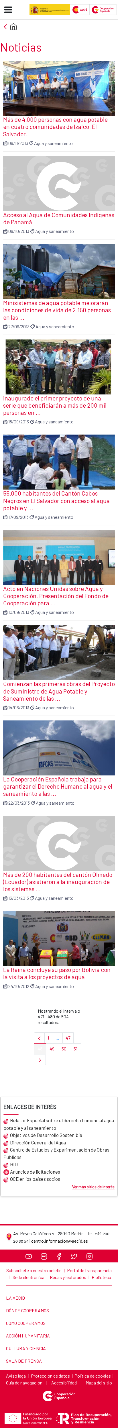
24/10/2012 (18, 986)
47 (70, 1039)
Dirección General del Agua (38, 1142)
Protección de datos (50, 1375)
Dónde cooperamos (27, 1310)
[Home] (13, 26)
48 (42, 1050)
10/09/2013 (18, 612)
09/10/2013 (18, 231)
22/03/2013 (19, 803)
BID (14, 1164)
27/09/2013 (19, 326)
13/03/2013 (18, 898)
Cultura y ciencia (26, 1348)
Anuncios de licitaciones (35, 1171)
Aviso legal (16, 1375)
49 (54, 1050)
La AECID (15, 1298)
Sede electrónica (28, 1277)
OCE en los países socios (35, 1179)
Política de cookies (92, 1375)
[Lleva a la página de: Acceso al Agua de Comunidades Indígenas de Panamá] (59, 183)
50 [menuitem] (66, 1050)
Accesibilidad (64, 1382)
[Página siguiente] (40, 1059)
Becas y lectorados (68, 1277)
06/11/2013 (18, 143)
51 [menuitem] (77, 1050)
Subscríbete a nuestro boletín (34, 1270)
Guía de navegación (24, 1382)
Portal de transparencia (89, 1270)
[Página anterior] (39, 1037)
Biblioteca (101, 1277)
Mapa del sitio (99, 1382)
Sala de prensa (24, 1361)
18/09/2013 (18, 421)
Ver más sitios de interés (93, 1186)
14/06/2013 (18, 707)
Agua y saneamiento (53, 143)
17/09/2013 (18, 517)
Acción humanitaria (28, 1335)
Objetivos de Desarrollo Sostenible (46, 1135)
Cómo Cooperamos (26, 1323)
